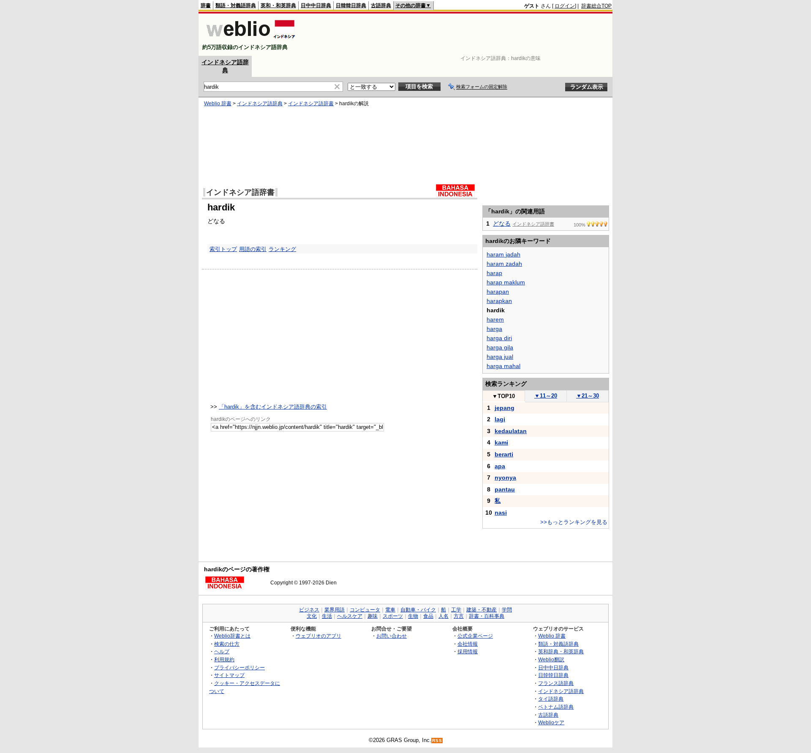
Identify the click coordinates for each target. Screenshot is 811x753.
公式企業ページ (475, 635)
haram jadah (503, 254)
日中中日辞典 (316, 5)
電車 (390, 609)
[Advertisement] (458, 35)
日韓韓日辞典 (351, 5)
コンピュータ (365, 609)
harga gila (500, 347)
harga (494, 328)
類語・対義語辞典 (235, 5)
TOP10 (503, 396)
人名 (443, 616)
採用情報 (467, 651)
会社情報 (467, 644)
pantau (505, 489)
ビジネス (309, 609)
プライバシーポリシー (239, 667)
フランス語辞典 (556, 683)
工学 (456, 609)
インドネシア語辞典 (260, 103)
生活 (327, 616)
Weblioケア (551, 722)
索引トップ (223, 249)
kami (501, 442)
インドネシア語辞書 (311, 103)
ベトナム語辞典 (556, 706)
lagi (500, 419)
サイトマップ (229, 675)
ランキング (282, 249)
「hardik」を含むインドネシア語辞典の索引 (273, 407)
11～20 (545, 396)
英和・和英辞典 (278, 5)
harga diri (499, 338)
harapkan (499, 300)
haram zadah (504, 263)
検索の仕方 (226, 644)
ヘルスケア (349, 616)
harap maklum (506, 282)
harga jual (500, 356)
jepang (504, 407)
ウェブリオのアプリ (318, 635)
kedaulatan (511, 431)
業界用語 (334, 609)
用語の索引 (253, 249)
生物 (413, 616)
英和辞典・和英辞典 (561, 651)
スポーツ (393, 616)
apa (500, 466)
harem (495, 319)
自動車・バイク (418, 609)
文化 (312, 616)
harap (494, 273)
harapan (498, 291)
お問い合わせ (391, 635)
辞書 (206, 5)
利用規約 (224, 659)
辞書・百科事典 (486, 616)
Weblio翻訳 (551, 659)
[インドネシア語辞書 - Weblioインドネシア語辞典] (249, 40)
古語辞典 (381, 5)
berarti (504, 454)
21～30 (587, 396)
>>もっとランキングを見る (573, 522)
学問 (507, 609)
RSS (437, 740)
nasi (501, 512)
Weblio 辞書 (217, 103)
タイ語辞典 (550, 698)
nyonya (505, 477)
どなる (502, 223)
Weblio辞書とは (232, 635)
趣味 (372, 616)
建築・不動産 (481, 609)
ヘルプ (221, 651)
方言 (459, 616)
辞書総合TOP (596, 6)
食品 (428, 616)
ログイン (565, 6)
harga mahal (503, 366)
